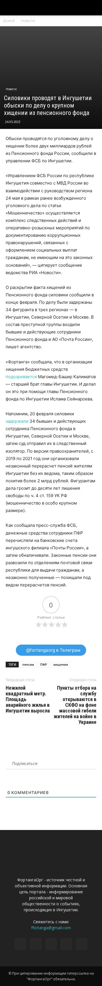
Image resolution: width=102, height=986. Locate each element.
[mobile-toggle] (10, 7)
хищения (60, 664)
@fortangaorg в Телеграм (52, 650)
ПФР (43, 664)
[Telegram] (51, 944)
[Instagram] (35, 943)
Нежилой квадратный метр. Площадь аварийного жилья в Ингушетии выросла (28, 699)
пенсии (28, 664)
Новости (28, 20)
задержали (17, 421)
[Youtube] (81, 944)
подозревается (21, 376)
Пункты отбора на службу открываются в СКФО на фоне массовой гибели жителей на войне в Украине (75, 705)
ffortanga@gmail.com (51, 927)
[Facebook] (20, 944)
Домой (9, 20)
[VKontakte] (66, 944)
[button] (94, 7)
